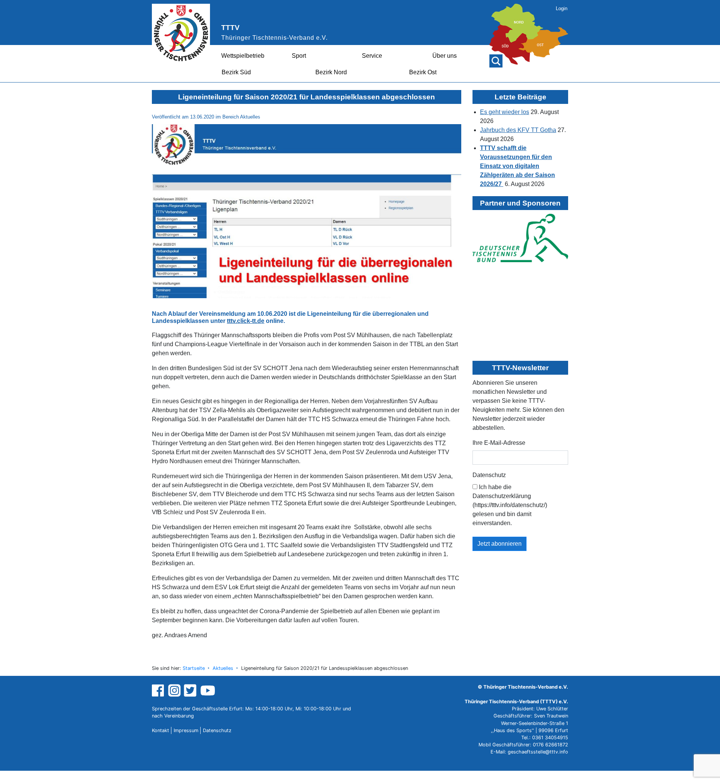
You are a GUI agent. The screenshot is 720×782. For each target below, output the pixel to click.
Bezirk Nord (331, 72)
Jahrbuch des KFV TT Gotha (518, 130)
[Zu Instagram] (174, 690)
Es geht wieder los (504, 112)
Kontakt (160, 730)
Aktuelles (223, 668)
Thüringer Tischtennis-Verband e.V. (274, 38)
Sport (299, 56)
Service (372, 56)
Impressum (186, 730)
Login (561, 8)
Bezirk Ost (422, 72)
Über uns (444, 56)
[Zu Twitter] (191, 690)
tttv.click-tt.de (245, 321)
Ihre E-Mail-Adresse (498, 443)
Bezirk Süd (236, 72)
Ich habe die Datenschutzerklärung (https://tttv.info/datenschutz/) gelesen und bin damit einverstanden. (509, 505)
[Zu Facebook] (159, 690)
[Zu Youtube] (208, 690)
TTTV (230, 28)
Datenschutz (489, 475)
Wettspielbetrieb (242, 56)
